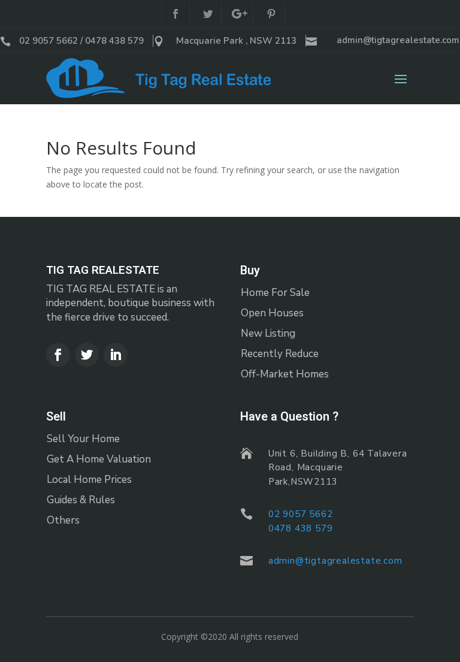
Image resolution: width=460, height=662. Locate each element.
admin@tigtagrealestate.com (398, 40)
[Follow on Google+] (239, 14)
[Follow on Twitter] (208, 14)
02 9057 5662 (300, 514)
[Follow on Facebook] (175, 14)
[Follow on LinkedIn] (116, 355)
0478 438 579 (300, 528)
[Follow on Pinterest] (271, 14)
